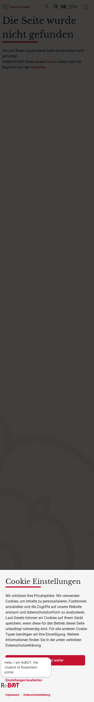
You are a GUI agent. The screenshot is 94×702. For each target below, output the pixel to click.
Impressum (12, 694)
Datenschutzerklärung (37, 694)
